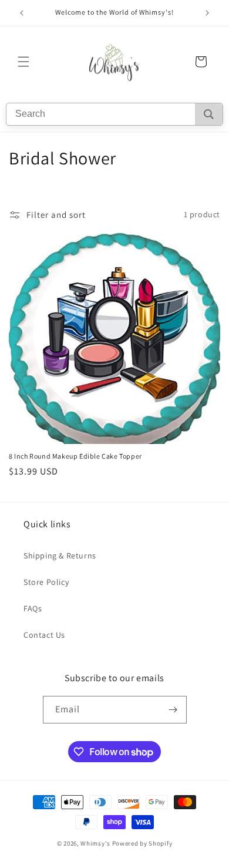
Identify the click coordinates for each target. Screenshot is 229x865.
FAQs (32, 608)
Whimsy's (95, 843)
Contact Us (44, 635)
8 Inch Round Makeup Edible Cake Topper (75, 456)
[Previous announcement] (22, 13)
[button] (23, 62)
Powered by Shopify (142, 843)
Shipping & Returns (59, 555)
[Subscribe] (173, 709)
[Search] (209, 114)
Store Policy (46, 582)
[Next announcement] (207, 13)
